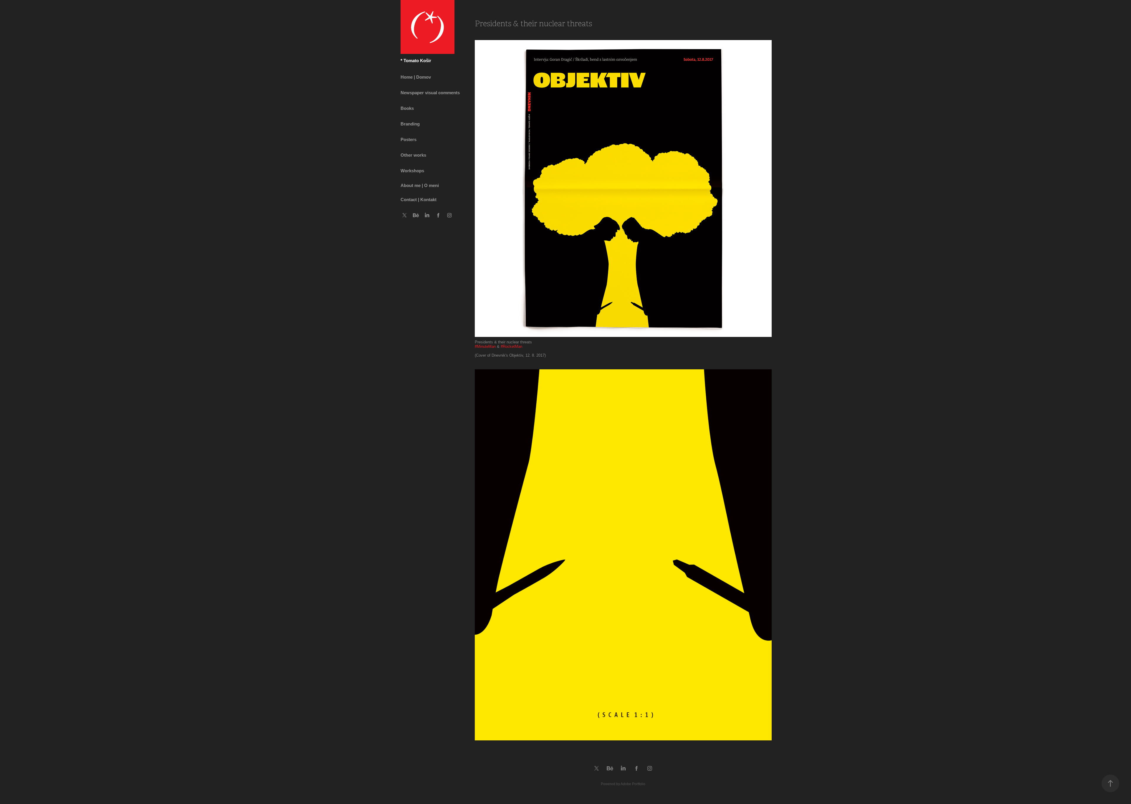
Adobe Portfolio (633, 784)
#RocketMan (511, 346)
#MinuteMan (485, 346)
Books (407, 108)
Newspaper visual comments (430, 92)
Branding (410, 123)
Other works (413, 155)
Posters (408, 139)
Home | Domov (416, 77)
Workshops (412, 170)
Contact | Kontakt (418, 199)
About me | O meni (420, 185)
